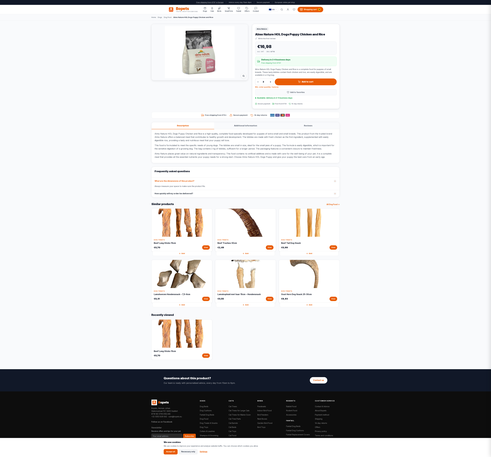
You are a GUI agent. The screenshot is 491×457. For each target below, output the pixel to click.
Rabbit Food (291, 406)
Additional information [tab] (245, 126)
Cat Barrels (233, 423)
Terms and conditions (324, 435)
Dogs (160, 17)
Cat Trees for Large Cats (239, 410)
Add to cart (307, 82)
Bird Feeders (262, 415)
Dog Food (167, 17)
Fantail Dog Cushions (295, 430)
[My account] (287, 9)
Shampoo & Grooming (209, 435)
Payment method (322, 415)
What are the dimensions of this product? (174, 181)
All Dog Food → (333, 204)
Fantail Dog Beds (207, 415)
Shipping (318, 419)
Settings (203, 452)
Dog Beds (204, 406)
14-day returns (321, 423)
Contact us (318, 380)
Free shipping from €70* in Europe (210, 2)
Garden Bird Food (264, 423)
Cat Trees (233, 406)
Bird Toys (261, 427)
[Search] (281, 9)
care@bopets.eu (175, 417)
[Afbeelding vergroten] (243, 75)
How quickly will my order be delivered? (174, 193)
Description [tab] (183, 126)
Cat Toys (232, 431)
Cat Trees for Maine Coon (240, 415)
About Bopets (320, 410)
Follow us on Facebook (161, 422)
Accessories (291, 415)
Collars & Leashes (207, 431)
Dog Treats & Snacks (209, 423)
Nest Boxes (262, 419)
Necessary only (188, 452)
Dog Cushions (206, 410)
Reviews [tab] (308, 126)
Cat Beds (232, 427)
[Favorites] (294, 9)
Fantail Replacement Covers (298, 434)
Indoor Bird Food (264, 410)
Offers (317, 427)
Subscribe (189, 436)
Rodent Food (291, 410)
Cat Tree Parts (235, 419)
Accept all (170, 452)
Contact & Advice (322, 406)
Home (153, 17)
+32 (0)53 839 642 (159, 417)
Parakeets (261, 406)
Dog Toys (204, 427)
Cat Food (232, 435)
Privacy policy (321, 431)
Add (183, 253)
